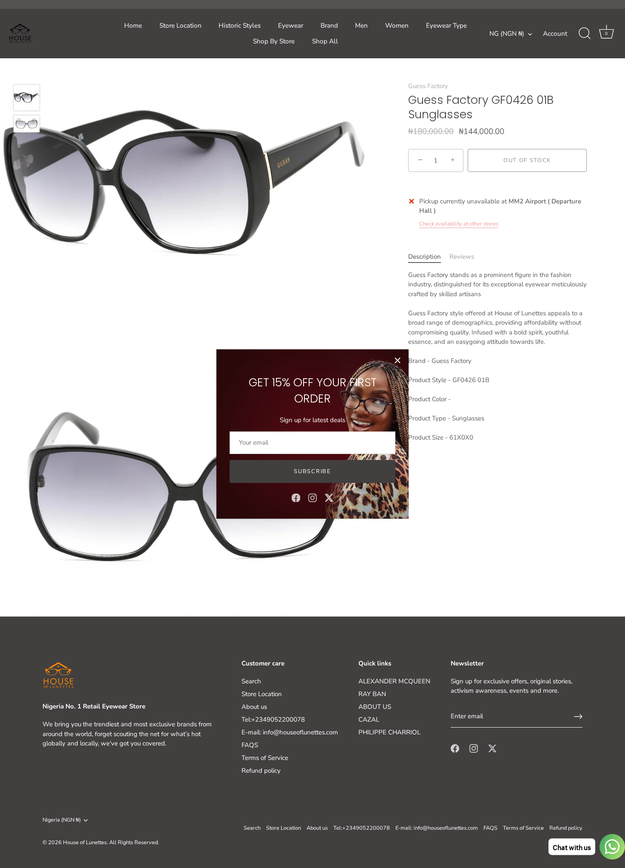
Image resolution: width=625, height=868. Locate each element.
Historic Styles (240, 25)
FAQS (249, 745)
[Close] (397, 360)
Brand (329, 25)
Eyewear (290, 25)
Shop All (325, 41)
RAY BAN (372, 694)
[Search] (584, 33)
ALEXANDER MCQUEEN (394, 681)
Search (251, 681)
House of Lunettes (85, 842)
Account (555, 33)
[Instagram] (312, 497)
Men (361, 25)
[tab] (428, 257)
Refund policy (261, 770)
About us (254, 706)
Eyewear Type (446, 25)
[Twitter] (329, 497)
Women (397, 25)
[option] (26, 99)
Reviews (461, 256)
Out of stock (527, 160)
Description (424, 256)
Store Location (180, 25)
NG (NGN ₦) (506, 34)
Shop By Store (274, 41)
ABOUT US (374, 706)
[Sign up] (578, 716)
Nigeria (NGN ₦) (62, 820)
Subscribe (312, 471)
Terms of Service (264, 758)
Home (133, 25)
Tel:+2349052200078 (273, 719)
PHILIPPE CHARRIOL (389, 732)
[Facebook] (296, 497)
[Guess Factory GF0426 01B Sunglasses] (26, 97)
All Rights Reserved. (134, 842)
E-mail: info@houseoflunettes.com (289, 732)
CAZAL (368, 719)
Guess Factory (428, 86)
